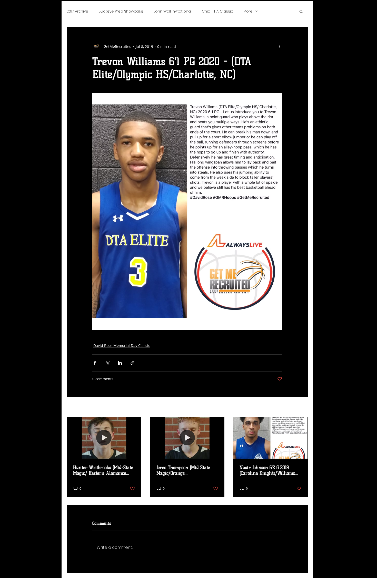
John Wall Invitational (173, 11)
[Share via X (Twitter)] (107, 362)
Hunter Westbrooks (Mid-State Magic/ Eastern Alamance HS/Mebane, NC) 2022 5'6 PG (103, 470)
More (248, 11)
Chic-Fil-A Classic (217, 11)
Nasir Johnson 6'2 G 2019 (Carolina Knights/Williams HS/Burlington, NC (267, 470)
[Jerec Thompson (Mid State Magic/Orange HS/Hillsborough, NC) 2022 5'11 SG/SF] (187, 438)
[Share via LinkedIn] (119, 362)
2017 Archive (77, 11)
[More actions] (279, 46)
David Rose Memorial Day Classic (121, 345)
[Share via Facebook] (94, 362)
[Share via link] (132, 362)
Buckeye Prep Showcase (120, 11)
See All (302, 407)
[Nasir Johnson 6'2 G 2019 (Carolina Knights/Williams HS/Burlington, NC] (270, 438)
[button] (301, 11)
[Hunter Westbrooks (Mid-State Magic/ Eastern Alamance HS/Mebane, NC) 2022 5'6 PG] (104, 438)
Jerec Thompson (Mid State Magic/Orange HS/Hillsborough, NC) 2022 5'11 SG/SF (187, 470)
